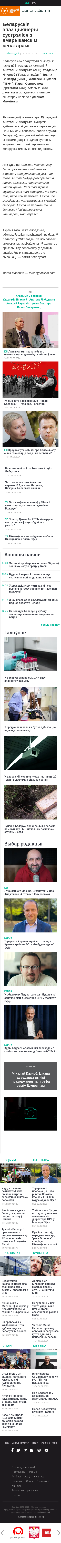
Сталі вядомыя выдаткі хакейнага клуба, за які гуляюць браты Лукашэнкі (14, 1379)
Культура (40, 1253)
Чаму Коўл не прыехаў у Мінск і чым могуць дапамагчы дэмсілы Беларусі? (27, 505)
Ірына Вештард (41, 303)
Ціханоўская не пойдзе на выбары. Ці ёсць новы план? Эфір (29, 538)
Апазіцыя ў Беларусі (29, 295)
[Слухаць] (10, 938)
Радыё (33, 1471)
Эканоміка (12, 1253)
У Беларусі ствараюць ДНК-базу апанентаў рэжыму (25, 679)
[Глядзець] (5, 351)
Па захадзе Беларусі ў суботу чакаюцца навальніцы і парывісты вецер (31, 614)
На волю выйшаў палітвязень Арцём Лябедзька (29, 470)
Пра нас (16, 1495)
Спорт (8, 1345)
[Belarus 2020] (37, 1533)
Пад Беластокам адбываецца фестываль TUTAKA (45, 1395)
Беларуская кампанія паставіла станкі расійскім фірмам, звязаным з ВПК (15, 1286)
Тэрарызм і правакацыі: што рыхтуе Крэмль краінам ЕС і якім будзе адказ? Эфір (29, 944)
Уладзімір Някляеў (15, 299)
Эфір (54, 1443)
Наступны (58, 1532)
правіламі (45, 1512)
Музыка (39, 1345)
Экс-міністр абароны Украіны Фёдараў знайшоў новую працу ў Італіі (34, 565)
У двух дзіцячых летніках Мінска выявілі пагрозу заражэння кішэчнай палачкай (33, 588)
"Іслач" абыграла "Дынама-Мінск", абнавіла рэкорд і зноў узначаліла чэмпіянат (13, 1421)
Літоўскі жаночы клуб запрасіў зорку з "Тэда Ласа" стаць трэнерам (14, 1400)
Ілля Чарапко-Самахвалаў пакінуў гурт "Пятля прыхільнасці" (45, 1378)
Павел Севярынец (28, 307)
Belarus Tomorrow (20, 1443)
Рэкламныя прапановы (25, 1490)
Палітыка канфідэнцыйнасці (30, 1517)
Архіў (27, 1476)
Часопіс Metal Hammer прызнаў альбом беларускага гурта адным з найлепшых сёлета (45, 1331)
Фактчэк (45, 1443)
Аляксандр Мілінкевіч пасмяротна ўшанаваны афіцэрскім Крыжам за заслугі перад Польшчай (30, 1137)
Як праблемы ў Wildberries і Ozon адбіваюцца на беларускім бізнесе (14, 1326)
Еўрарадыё (12, 53)
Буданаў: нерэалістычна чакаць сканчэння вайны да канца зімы (30, 576)
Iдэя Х (35, 1443)
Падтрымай (18, 1471)
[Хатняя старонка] (35, 11)
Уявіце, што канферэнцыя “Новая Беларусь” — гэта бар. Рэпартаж (26, 402)
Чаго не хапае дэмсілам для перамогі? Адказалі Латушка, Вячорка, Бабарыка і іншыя (24, 485)
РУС (34, 2)
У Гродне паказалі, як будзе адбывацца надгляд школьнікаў (30, 729)
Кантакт (16, 1485)
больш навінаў (50, 624)
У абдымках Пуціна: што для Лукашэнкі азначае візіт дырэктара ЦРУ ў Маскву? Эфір (30, 998)
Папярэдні (2, 1532)
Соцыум (9, 1160)
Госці (6, 1443)
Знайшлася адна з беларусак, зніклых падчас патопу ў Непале (33, 601)
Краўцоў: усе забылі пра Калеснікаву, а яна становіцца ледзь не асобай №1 (30, 451)
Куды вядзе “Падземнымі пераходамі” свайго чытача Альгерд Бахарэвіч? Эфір (30, 1049)
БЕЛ (27, 2)
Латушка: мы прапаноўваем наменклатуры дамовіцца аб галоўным (29, 353)
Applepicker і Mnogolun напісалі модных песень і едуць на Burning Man (43, 1286)
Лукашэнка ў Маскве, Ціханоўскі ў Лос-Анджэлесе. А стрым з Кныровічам (29, 892)
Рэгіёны (16, 1476)
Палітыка (48, 53)
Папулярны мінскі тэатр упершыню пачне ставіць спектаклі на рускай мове (45, 1309)
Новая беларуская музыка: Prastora (44, 1410)
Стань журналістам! (23, 1467)
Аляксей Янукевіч (17, 303)
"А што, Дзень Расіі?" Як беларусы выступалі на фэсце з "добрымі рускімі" (29, 522)
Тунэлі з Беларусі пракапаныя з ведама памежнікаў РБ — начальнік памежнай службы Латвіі (29, 829)
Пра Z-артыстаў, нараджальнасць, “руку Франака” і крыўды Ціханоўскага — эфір (45, 1238)
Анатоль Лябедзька (42, 299)
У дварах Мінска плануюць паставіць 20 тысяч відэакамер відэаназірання (30, 778)
